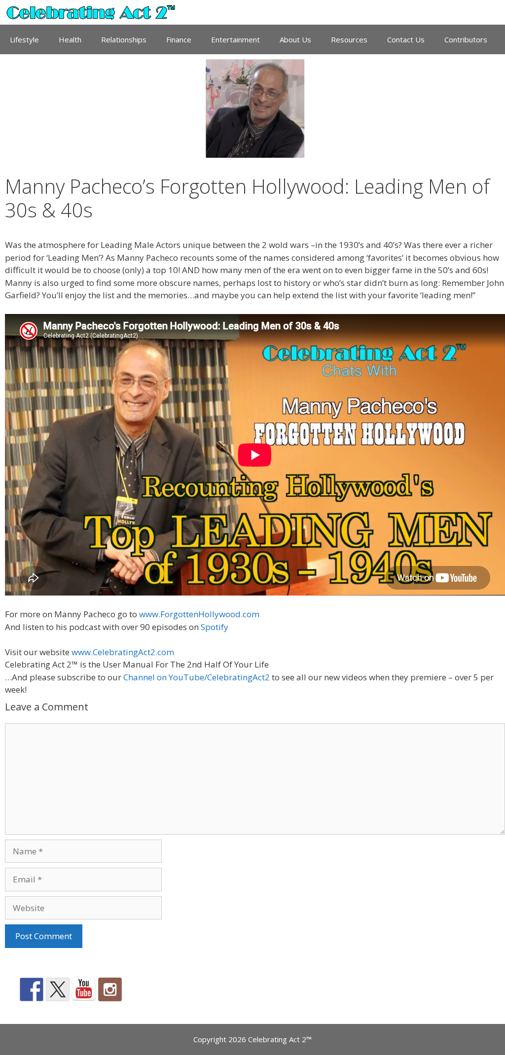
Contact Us (406, 39)
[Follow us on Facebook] (31, 989)
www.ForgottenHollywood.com (199, 614)
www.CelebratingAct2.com (123, 652)
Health (70, 39)
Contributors (465, 39)
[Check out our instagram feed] (110, 989)
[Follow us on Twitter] (58, 989)
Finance (178, 39)
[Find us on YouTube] (84, 989)
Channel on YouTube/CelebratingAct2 (196, 677)
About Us (295, 39)
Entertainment (235, 39)
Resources (349, 39)
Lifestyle (24, 39)
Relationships (123, 39)
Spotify (214, 627)
